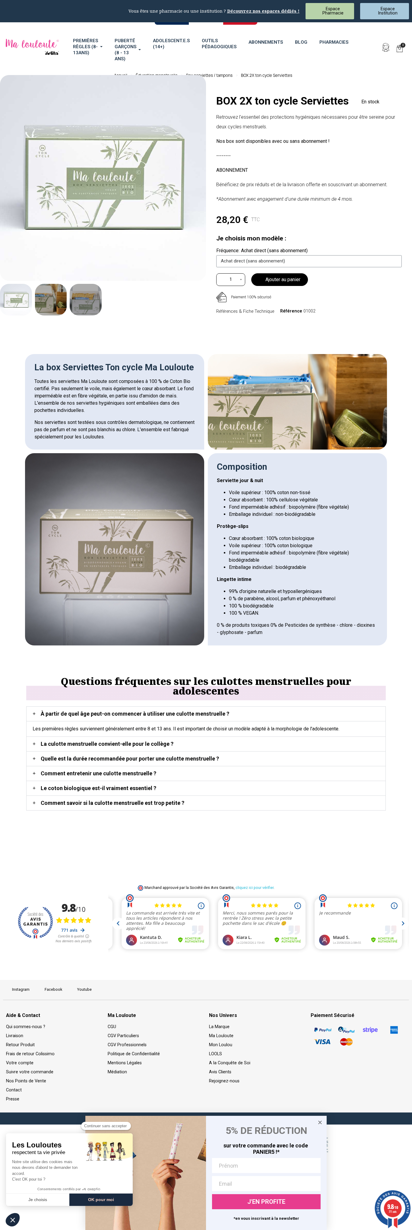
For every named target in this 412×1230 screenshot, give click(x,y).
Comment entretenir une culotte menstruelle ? (98, 773)
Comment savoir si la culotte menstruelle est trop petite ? (112, 803)
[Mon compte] (386, 47)
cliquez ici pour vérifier (255, 887)
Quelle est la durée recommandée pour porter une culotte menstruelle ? (130, 758)
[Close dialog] (320, 1122)
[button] (372, 47)
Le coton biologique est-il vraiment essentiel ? (98, 788)
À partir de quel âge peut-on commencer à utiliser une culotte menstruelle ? (135, 714)
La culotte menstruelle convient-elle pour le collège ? (107, 744)
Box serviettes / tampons (209, 75)
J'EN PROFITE (266, 1201)
